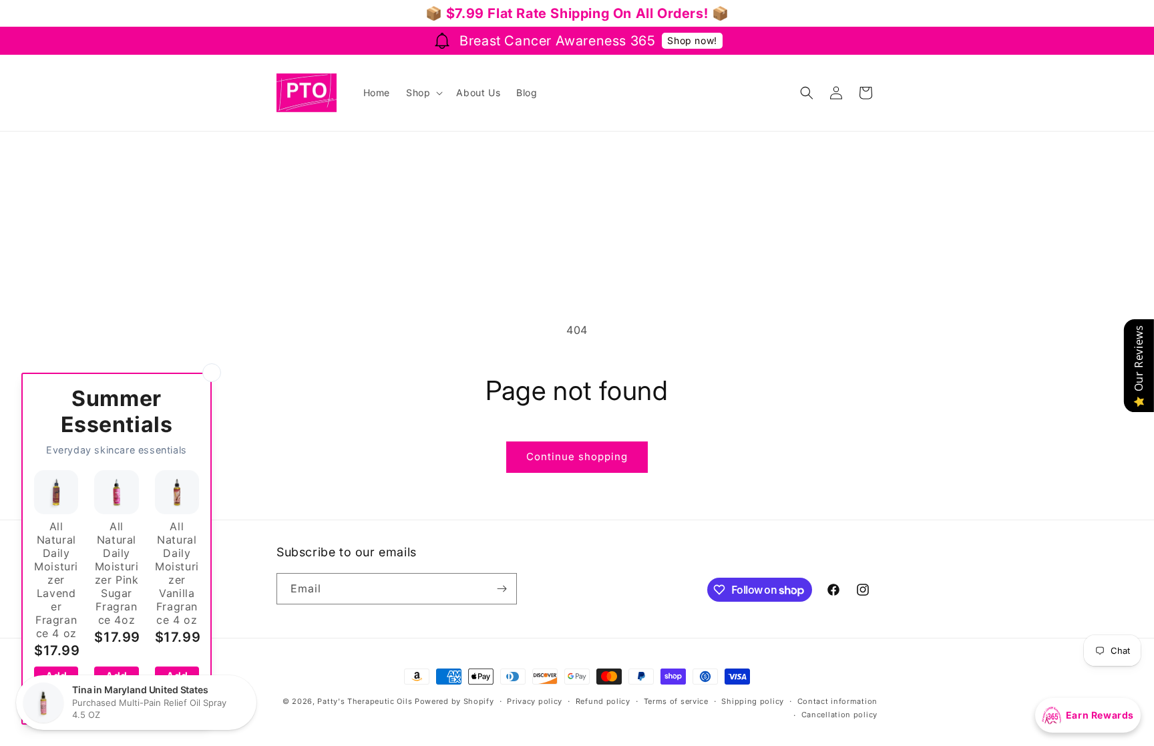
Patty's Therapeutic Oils (364, 701)
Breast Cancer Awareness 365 (557, 41)
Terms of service (676, 701)
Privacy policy (534, 701)
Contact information (837, 701)
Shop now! (692, 40)
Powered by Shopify (454, 701)
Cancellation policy (839, 714)
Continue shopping (577, 456)
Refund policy (603, 701)
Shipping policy (752, 701)
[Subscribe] (501, 588)
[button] (423, 93)
